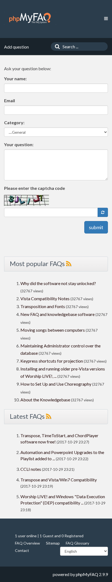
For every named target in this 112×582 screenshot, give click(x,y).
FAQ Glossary (77, 543)
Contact (22, 550)
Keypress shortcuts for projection (51, 360)
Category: (14, 122)
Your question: (18, 144)
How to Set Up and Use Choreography (55, 383)
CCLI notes (30, 469)
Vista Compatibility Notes (45, 298)
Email (9, 100)
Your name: (15, 78)
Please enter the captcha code (34, 188)
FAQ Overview (27, 543)
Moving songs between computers (52, 329)
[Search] (56, 46)
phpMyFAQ (87, 574)
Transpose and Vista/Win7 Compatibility (58, 479)
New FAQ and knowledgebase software (57, 314)
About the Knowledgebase (45, 399)
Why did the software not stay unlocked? (58, 283)
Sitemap (53, 543)
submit (96, 227)
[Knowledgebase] (30, 18)
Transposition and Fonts (42, 306)
